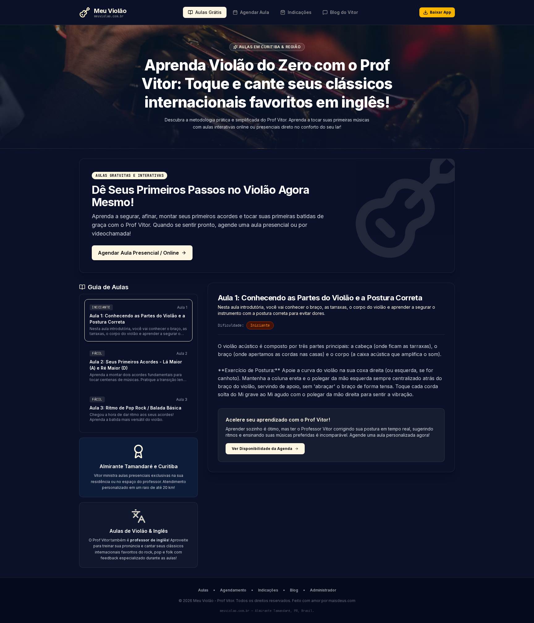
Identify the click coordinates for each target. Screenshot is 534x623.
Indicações (268, 590)
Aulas (203, 590)
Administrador (323, 590)
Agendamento (233, 590)
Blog (294, 590)
